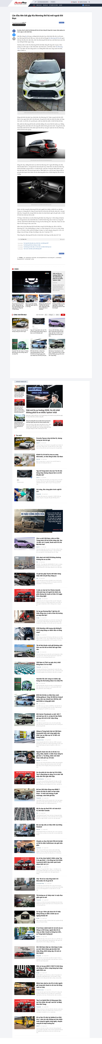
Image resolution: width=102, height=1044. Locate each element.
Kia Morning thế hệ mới (55, 38)
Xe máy (60, 5)
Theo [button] (41, 239)
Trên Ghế (53, 1)
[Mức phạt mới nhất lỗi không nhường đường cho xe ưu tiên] (24, 562)
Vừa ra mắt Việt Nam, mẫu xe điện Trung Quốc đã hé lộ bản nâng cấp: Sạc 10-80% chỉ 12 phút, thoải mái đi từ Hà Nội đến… (56, 333)
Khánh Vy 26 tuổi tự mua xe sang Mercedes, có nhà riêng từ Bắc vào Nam (49, 455)
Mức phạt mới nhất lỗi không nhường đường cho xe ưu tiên (48, 558)
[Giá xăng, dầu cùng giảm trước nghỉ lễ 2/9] (24, 494)
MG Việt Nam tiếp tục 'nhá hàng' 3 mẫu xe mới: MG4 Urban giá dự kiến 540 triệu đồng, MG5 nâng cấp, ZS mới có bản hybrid (49, 950)
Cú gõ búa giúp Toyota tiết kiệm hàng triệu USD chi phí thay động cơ (48, 575)
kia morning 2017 (51, 257)
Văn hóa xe (45, 5)
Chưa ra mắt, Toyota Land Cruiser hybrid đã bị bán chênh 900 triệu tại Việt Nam (19, 394)
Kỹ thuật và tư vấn (53, 5)
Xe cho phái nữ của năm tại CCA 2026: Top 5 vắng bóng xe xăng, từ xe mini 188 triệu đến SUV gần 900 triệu (49, 774)
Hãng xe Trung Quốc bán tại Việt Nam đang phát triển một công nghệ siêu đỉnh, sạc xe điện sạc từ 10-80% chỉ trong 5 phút (48, 734)
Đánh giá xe (39, 5)
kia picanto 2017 (20, 259)
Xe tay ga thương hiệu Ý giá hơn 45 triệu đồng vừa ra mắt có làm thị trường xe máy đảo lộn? (49, 613)
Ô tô (34, 5)
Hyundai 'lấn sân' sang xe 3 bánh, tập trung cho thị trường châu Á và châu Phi (20, 352)
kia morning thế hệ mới (42, 257)
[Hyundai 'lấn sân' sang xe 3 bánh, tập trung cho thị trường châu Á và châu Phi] (20, 344)
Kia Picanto (34, 257)
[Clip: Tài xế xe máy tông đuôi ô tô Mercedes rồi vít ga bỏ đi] (24, 884)
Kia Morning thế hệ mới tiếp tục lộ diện (32, 245)
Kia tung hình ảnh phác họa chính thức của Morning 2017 (36, 243)
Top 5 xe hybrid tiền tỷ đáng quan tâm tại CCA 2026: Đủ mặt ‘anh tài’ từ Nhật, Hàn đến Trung (49, 1002)
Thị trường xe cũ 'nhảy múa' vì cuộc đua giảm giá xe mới (49, 896)
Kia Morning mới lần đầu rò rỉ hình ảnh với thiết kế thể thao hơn (37, 246)
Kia (26, 36)
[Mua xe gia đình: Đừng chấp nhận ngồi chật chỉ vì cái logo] (32, 298)
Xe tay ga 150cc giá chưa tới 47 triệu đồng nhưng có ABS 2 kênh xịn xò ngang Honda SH (48, 914)
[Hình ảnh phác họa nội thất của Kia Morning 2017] (41, 189)
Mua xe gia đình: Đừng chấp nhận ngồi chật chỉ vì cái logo (31, 305)
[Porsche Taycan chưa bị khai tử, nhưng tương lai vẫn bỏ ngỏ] (20, 323)
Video (16, 269)
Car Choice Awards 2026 (43, 1)
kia (24, 257)
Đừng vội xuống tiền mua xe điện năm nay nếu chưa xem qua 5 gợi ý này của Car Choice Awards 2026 (38, 421)
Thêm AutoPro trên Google (19, 24)
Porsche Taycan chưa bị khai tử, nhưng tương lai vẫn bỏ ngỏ (20, 330)
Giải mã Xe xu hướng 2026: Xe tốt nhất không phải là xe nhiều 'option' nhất (58, 277)
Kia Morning (28, 257)
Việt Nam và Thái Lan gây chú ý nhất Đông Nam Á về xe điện (48, 663)
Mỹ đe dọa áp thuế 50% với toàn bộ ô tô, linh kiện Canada (48, 809)
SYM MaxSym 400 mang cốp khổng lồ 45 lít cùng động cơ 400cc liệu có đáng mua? (49, 630)
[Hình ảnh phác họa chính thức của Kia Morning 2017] (41, 145)
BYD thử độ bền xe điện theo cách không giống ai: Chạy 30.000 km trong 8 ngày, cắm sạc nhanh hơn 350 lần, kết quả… (38, 353)
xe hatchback (59, 257)
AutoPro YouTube (83, 2)
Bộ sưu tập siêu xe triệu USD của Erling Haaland (49, 826)
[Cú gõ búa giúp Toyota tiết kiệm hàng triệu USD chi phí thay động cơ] (24, 579)
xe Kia (32, 259)
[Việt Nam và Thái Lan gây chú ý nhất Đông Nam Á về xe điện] (24, 667)
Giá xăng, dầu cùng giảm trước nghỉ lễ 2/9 (48, 490)
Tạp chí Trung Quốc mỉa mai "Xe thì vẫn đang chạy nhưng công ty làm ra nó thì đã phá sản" (38, 331)
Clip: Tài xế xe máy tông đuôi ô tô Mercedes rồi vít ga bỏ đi (47, 880)
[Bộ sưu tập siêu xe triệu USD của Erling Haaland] (24, 830)
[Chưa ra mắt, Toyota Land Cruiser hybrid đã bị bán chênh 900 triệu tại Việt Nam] (19, 388)
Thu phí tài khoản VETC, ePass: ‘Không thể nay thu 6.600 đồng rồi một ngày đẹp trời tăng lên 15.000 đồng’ (18, 306)
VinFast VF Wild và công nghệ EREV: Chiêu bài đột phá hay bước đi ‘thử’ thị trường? (58, 306)
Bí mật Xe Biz (87, 5)
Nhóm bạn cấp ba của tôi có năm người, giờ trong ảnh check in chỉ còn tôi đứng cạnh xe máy (49, 985)
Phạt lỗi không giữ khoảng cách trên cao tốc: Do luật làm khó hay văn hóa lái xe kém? (19, 425)
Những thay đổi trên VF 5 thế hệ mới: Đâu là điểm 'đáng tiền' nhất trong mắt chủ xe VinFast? (45, 306)
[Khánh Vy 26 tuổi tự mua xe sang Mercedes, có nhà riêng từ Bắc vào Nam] (24, 460)
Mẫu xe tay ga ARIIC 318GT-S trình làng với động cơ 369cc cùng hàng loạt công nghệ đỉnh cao (49, 968)
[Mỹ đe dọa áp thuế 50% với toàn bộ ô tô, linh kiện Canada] (24, 814)
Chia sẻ (61, 22)
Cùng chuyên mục (20, 315)
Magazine (75, 2)
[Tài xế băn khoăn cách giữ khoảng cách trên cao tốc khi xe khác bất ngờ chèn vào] (24, 650)
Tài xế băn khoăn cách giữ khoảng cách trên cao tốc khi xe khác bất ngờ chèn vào (49, 647)
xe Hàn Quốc (28, 259)
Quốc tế (24, 22)
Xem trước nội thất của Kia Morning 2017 (33, 248)
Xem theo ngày (40, 314)
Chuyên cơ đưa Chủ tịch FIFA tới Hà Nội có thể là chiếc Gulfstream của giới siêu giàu (49, 843)
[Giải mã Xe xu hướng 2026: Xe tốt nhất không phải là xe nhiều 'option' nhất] (44, 396)
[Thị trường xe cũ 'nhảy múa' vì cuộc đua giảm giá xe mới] (24, 900)
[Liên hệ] (13, 38)
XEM (63, 314)
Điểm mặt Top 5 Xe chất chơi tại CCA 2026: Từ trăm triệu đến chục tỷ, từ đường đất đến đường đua (19, 409)
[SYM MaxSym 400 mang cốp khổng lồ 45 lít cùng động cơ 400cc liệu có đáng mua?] (24, 633)
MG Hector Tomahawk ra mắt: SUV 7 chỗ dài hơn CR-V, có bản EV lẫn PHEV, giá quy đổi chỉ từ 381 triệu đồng (57, 353)
